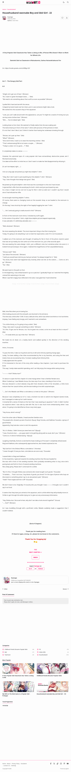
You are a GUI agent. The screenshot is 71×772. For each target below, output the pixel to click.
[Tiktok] (58, 764)
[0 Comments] (62, 18)
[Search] (67, 2)
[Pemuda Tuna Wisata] (33, 2)
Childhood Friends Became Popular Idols (16, 649)
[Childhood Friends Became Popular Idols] (53, 673)
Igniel (67, 768)
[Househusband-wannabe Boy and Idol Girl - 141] (53, 691)
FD (40, 649)
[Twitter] (54, 764)
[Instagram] (61, 764)
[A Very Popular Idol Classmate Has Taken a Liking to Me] (18, 673)
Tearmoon (7, 655)
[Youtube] (68, 764)
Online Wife (42, 652)
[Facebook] (51, 764)
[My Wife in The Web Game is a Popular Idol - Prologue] (18, 691)
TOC (35, 550)
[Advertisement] (35, 37)
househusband (43, 655)
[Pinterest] (64, 764)
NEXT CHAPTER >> (35, 552)
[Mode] (64, 2)
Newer (65, 589)
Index (35, 557)
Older (5, 589)
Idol (6, 652)
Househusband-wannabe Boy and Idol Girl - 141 (51, 694)
